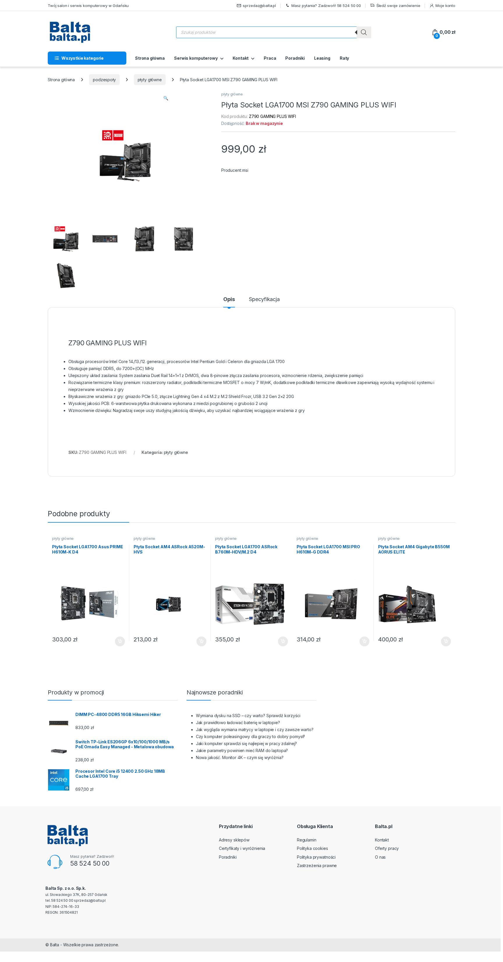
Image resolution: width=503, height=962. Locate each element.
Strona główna (150, 58)
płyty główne (150, 79)
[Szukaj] (364, 32)
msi (245, 170)
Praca (270, 58)
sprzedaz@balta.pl (259, 5)
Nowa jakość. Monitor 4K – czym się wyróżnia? (240, 757)
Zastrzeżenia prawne (317, 865)
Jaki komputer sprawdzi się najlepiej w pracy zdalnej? (246, 743)
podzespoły (104, 79)
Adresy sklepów (234, 839)
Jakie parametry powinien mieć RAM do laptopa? (242, 750)
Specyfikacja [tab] (264, 299)
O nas (380, 857)
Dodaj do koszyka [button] (117, 641)
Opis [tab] (229, 299)
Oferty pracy (387, 848)
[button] (165, 98)
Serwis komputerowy (195, 58)
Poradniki (295, 58)
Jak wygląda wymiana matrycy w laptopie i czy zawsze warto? (255, 729)
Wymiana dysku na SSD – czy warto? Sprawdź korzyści (248, 715)
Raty (344, 58)
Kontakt (241, 58)
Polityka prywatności (316, 857)
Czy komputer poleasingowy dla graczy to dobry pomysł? (250, 736)
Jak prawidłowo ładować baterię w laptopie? (238, 722)
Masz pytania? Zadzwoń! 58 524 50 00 (326, 5)
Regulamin (306, 839)
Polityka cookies (312, 848)
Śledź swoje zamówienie (398, 5)
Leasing (322, 58)
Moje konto (445, 5)
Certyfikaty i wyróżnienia (242, 848)
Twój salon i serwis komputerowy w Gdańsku (88, 5)
